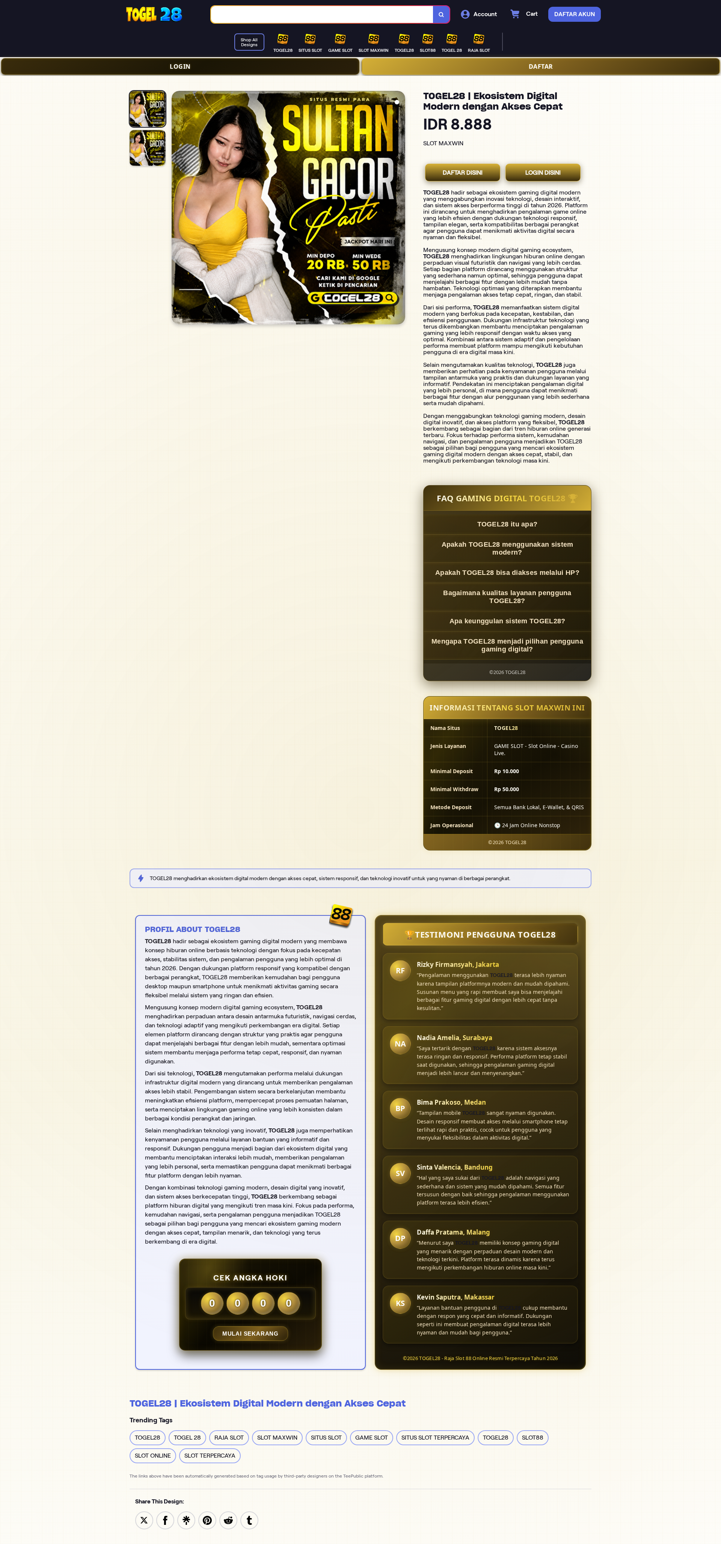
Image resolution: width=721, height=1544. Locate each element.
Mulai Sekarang (250, 1333)
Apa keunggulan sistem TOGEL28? (507, 621)
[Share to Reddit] (228, 1520)
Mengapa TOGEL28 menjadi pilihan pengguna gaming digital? (507, 645)
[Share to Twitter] (144, 1520)
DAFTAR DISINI (463, 172)
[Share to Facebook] (165, 1520)
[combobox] (322, 14)
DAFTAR (541, 66)
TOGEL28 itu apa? (507, 524)
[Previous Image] (178, 209)
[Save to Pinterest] (207, 1520)
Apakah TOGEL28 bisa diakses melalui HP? (507, 572)
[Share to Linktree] (186, 1520)
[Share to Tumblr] (249, 1520)
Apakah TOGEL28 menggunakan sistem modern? (507, 548)
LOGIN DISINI (543, 172)
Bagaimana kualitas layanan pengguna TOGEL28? (507, 597)
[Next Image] (399, 209)
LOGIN (180, 66)
